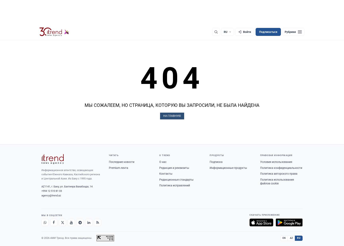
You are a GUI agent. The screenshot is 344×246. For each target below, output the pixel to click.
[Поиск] (216, 32)
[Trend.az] (54, 32)
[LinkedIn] (88, 222)
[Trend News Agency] (52, 159)
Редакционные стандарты (176, 179)
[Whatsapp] (45, 222)
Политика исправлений (174, 185)
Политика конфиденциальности (281, 167)
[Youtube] (71, 222)
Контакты (165, 173)
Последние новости (121, 161)
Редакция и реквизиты (174, 167)
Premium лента (118, 167)
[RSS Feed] (97, 222)
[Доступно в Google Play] (289, 222)
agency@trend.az (51, 195)
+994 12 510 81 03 (51, 190)
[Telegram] (80, 222)
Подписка (216, 161)
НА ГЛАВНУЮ (172, 115)
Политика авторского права (278, 173)
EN (284, 238)
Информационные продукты (228, 167)
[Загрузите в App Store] (261, 222)
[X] (62, 222)
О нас (162, 161)
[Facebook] (53, 222)
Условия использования (276, 161)
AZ (291, 238)
